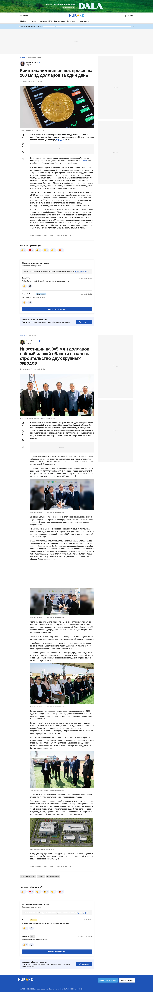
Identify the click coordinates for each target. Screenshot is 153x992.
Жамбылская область (28, 876)
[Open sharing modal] (23, 152)
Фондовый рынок (34, 57)
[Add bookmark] (22, 159)
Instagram (85, 322)
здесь (84, 161)
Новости (34, 21)
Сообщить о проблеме (108, 980)
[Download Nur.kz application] (76, 6)
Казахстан (40, 876)
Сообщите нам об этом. (62, 235)
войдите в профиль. (82, 271)
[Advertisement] (76, 41)
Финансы (22, 21)
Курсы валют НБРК (45, 21)
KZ (120, 15)
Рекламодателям (127, 980)
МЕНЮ (25, 15)
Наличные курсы (59, 21)
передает (60, 140)
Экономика (71, 21)
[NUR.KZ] (76, 15)
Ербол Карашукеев (52, 876)
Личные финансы (83, 21)
